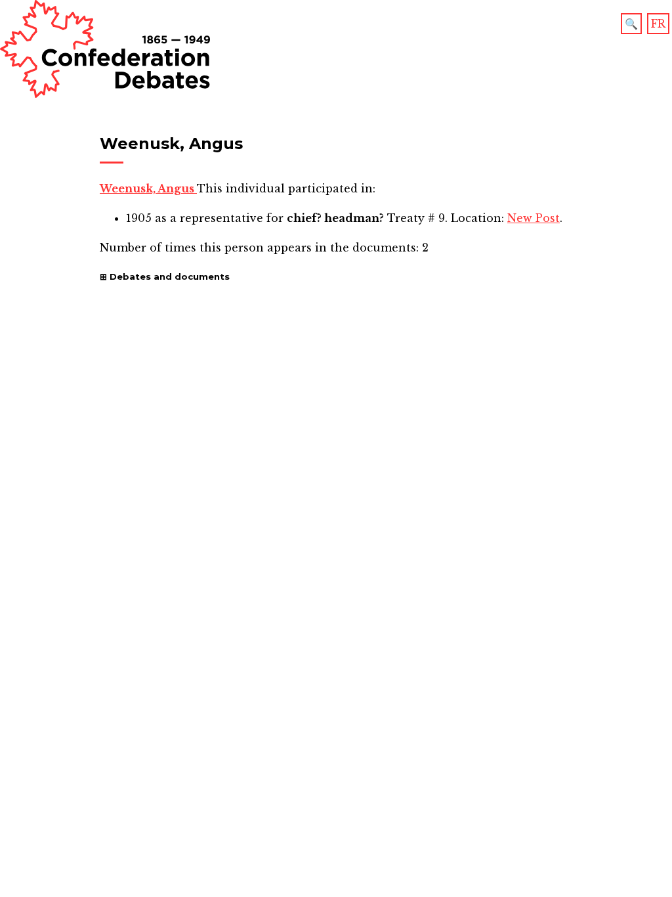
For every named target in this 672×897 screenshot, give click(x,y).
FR (658, 23)
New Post (533, 218)
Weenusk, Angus (148, 188)
